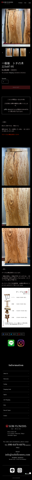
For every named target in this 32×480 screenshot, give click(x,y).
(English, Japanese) (17, 454)
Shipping (11, 72)
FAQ (4, 405)
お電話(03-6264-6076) (22, 109)
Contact (5, 415)
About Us (5, 373)
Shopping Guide (7, 389)
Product (20, 2)
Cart (25, 2)
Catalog (5, 384)
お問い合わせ (8, 109)
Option (5, 394)
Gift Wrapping (6, 399)
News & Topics (7, 410)
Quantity (4, 78)
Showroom (6, 378)
